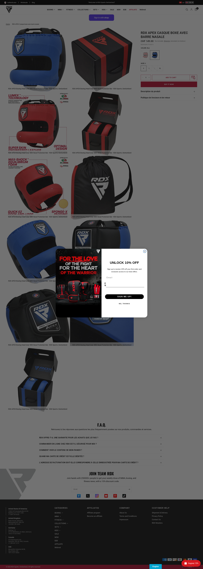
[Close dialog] (144, 251)
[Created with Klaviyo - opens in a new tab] (101, 318)
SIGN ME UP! (124, 297)
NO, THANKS (124, 304)
